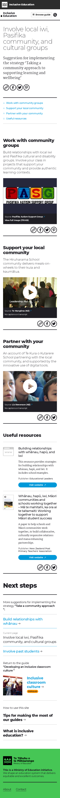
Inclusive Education (10, 14)
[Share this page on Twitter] (20, 87)
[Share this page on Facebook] (13, 87)
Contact (21, 789)
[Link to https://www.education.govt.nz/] (18, 761)
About (7, 789)
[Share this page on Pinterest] (26, 87)
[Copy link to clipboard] (6, 87)
